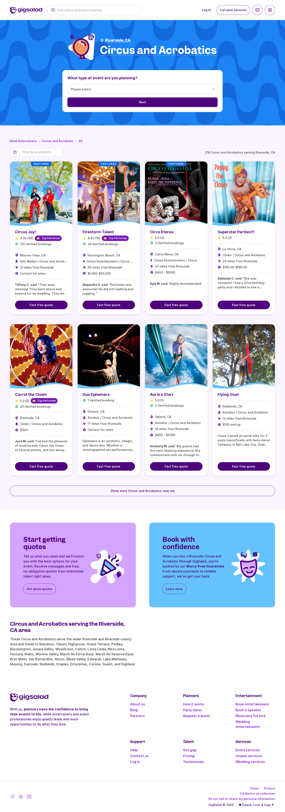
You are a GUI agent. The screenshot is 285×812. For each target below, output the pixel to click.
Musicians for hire (251, 716)
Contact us (139, 756)
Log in (206, 10)
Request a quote (196, 716)
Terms (254, 788)
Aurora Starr (162, 394)
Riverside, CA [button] (118, 40)
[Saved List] (257, 10)
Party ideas (192, 710)
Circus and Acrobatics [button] (158, 50)
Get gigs (190, 750)
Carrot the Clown (31, 394)
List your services (233, 10)
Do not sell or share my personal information (241, 799)
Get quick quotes (39, 589)
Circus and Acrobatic (58, 141)
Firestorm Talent (98, 232)
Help (134, 750)
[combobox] (96, 10)
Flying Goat (228, 394)
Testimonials (193, 762)
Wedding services (250, 762)
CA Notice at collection (257, 793)
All (80, 141)
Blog (133, 710)
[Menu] (270, 10)
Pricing (188, 756)
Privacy (269, 788)
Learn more (174, 589)
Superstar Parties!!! (236, 232)
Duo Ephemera (96, 394)
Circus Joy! (25, 232)
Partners (137, 716)
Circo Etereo (161, 232)
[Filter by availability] (41, 152)
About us (137, 704)
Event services (248, 750)
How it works (193, 704)
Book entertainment (252, 704)
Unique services (249, 756)
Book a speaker (248, 710)
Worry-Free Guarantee (205, 566)
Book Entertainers (23, 141)
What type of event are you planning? (102, 78)
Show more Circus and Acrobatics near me (143, 491)
